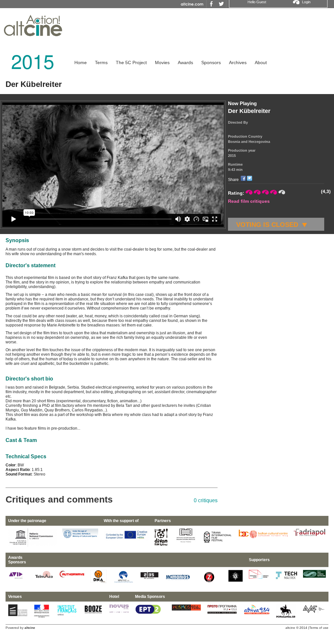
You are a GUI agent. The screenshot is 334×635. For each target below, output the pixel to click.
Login (306, 2)
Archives (238, 62)
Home (80, 62)
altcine (290, 627)
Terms (101, 62)
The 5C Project (131, 62)
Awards (185, 62)
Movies (162, 62)
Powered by (20, 627)
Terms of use (318, 627)
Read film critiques (249, 201)
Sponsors (211, 62)
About (261, 62)
